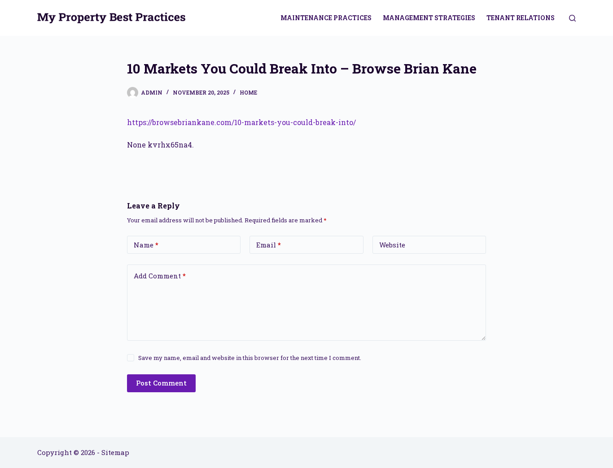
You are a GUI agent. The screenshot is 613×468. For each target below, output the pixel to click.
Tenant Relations (520, 17)
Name (146, 244)
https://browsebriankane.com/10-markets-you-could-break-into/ (241, 122)
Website (392, 244)
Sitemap (115, 452)
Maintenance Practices (326, 17)
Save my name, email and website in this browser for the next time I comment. (249, 358)
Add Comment (160, 275)
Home (248, 92)
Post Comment (161, 382)
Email (268, 244)
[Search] (572, 18)
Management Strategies (429, 17)
